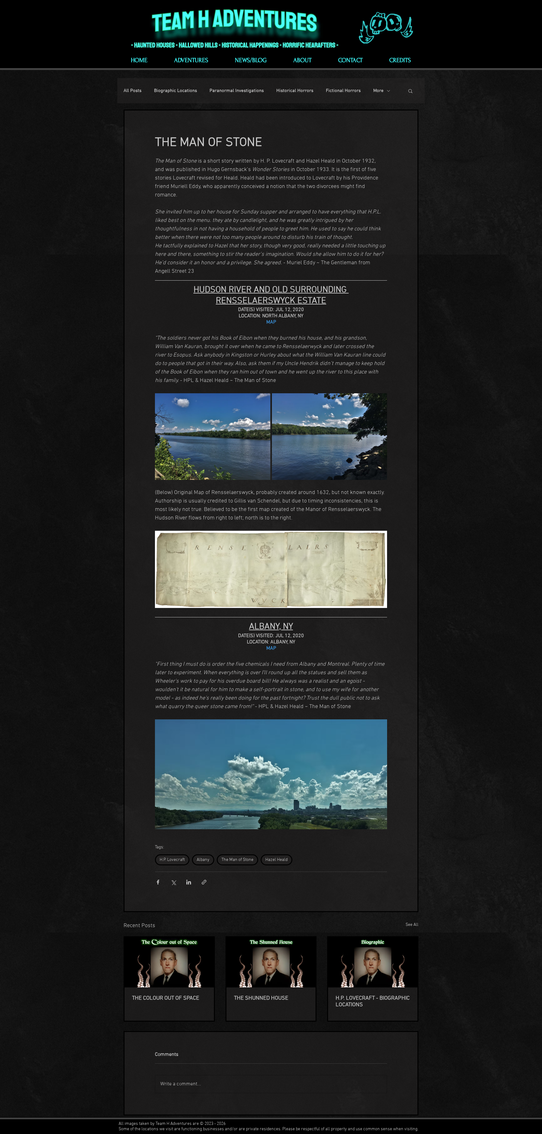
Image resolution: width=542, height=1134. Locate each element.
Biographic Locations (175, 91)
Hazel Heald (276, 860)
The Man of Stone (237, 860)
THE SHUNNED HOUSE (261, 998)
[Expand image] (212, 436)
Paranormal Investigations (237, 91)
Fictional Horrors (343, 91)
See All (412, 924)
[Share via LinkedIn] (189, 882)
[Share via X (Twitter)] (173, 882)
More (378, 91)
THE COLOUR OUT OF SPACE (165, 998)
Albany (203, 860)
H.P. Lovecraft (172, 860)
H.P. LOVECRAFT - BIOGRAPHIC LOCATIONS (373, 1001)
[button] (410, 90)
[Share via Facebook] (158, 882)
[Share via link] (204, 882)
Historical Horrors (294, 91)
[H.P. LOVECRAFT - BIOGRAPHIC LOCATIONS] (372, 962)
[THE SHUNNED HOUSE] (271, 962)
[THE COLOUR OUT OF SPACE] (169, 962)
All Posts (132, 91)
